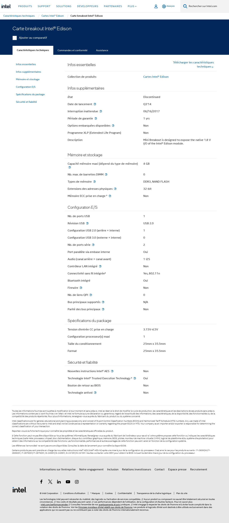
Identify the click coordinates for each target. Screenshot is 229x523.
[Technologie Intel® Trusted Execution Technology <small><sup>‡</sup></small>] (135, 378)
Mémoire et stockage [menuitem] (28, 79)
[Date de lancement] (95, 104)
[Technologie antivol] (95, 392)
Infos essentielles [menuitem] (26, 64)
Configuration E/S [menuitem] (25, 86)
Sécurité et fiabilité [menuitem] (26, 101)
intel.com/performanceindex (54, 504)
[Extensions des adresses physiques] (115, 188)
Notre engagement (91, 469)
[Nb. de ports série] (93, 244)
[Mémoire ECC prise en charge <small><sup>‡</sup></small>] (110, 195)
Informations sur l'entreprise (58, 469)
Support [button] (44, 6)
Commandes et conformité (72, 50)
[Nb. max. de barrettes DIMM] (106, 174)
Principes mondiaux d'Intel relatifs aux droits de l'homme (105, 507)
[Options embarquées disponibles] (113, 125)
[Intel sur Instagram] (77, 482)
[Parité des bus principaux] (103, 309)
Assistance (102, 50)
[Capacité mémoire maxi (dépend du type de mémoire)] (70, 167)
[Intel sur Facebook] (41, 482)
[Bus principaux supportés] (103, 302)
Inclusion (112, 469)
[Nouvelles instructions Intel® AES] (112, 371)
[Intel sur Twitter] (50, 482)
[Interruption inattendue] (101, 111)
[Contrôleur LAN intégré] (100, 266)
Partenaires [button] (113, 6)
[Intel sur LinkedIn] (59, 482)
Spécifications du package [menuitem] (30, 94)
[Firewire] (81, 287)
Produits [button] (25, 6)
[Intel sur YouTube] (68, 482)
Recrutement (198, 469)
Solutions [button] (63, 6)
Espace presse (177, 469)
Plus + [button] (132, 6)
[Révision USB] (87, 223)
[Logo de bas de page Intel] (20, 489)
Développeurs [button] (87, 6)
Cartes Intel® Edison (156, 77)
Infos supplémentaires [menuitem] (28, 71)
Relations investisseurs (136, 469)
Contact (160, 469)
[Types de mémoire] (94, 181)
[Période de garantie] (96, 118)
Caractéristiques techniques (33, 50)
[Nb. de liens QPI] (91, 294)
